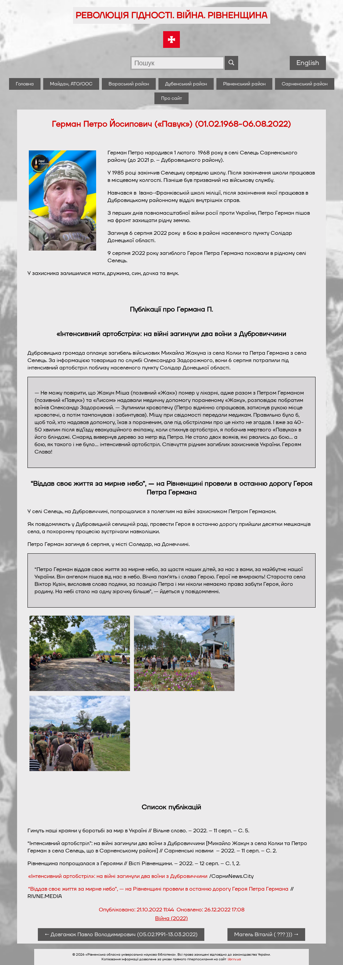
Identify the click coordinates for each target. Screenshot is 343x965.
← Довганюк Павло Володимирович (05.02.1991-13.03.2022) (121, 934)
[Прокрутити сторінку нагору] (330, 952)
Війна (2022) (171, 918)
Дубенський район (186, 84)
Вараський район (129, 84)
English (307, 63)
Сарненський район (305, 84)
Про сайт (171, 98)
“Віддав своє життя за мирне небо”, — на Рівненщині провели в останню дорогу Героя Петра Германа (158, 889)
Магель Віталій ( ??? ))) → (266, 934)
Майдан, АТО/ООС (71, 84)
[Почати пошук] (231, 63)
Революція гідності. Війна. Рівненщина (172, 15)
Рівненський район (244, 84)
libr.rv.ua (234, 959)
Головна (25, 84)
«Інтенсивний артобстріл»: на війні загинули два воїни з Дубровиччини (117, 876)
